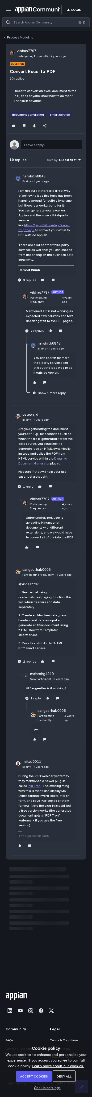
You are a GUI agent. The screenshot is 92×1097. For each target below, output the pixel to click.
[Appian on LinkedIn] (10, 1010)
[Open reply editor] (46, 144)
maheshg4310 (42, 673)
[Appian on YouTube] (20, 1010)
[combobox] (46, 22)
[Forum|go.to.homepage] (30, 10)
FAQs (9, 1040)
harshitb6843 (34, 176)
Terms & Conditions (64, 1040)
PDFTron (34, 786)
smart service (60, 114)
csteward (30, 414)
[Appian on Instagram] (30, 1010)
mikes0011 (31, 761)
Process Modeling (20, 37)
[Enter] (8, 22)
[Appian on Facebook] (41, 1010)
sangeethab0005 (36, 569)
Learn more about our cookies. (58, 1065)
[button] (8, 10)
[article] (46, 228)
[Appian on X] (51, 1010)
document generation (28, 114)
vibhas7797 (26, 50)
